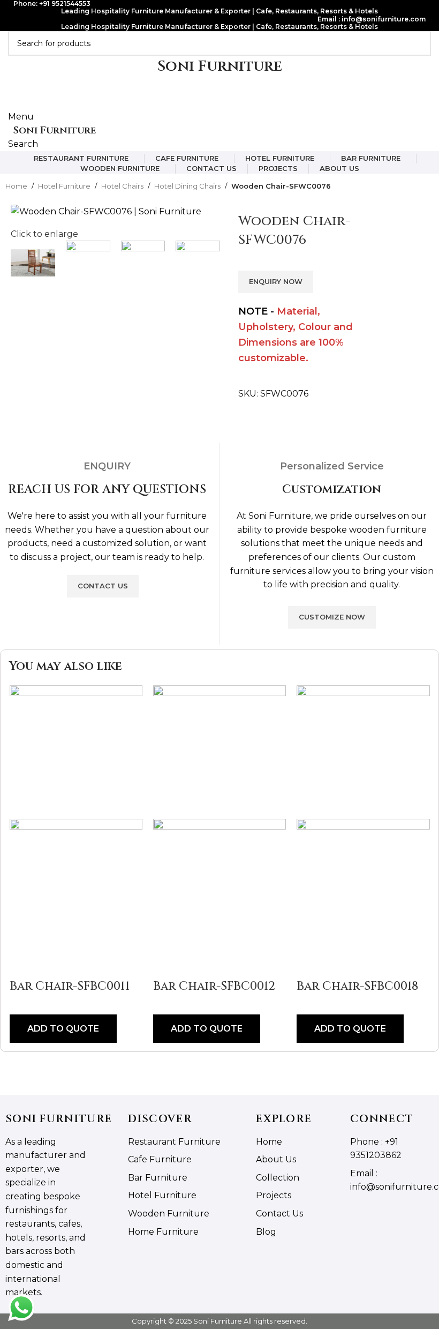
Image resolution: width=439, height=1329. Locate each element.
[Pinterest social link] (238, 102)
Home (16, 186)
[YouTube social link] (226, 102)
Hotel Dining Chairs (187, 186)
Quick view (134, 965)
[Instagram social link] (213, 102)
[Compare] (19, 965)
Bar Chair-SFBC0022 (183, 986)
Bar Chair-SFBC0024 (327, 986)
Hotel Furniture (64, 186)
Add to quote (174, 1029)
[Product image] (187, 884)
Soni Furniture (54, 130)
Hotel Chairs (122, 186)
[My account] (11, 89)
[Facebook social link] (201, 102)
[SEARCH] (418, 43)
